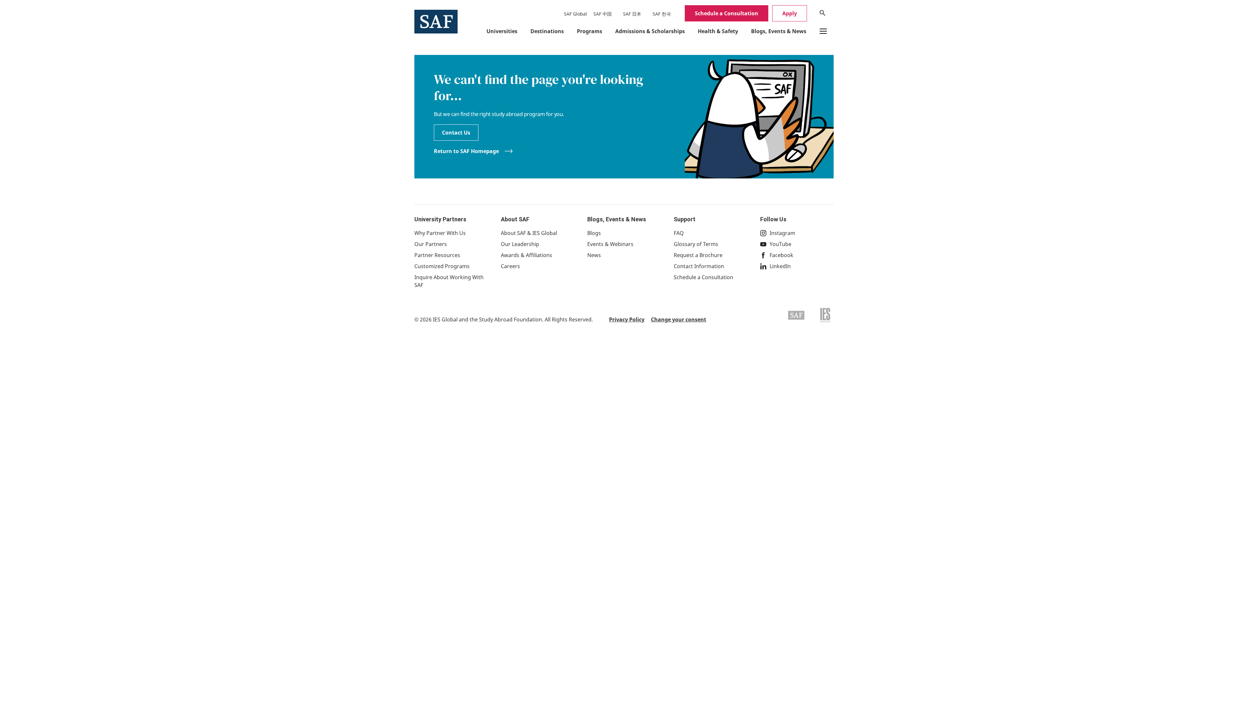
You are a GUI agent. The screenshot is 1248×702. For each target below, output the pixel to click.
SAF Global (575, 14)
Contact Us (456, 132)
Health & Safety (718, 31)
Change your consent (678, 319)
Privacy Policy (626, 319)
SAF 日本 (632, 14)
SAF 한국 (662, 14)
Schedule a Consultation (726, 13)
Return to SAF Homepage (466, 151)
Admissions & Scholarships (650, 31)
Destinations (547, 31)
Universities (502, 31)
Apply (789, 13)
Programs (589, 31)
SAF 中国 (602, 14)
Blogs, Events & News (778, 31)
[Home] (436, 21)
